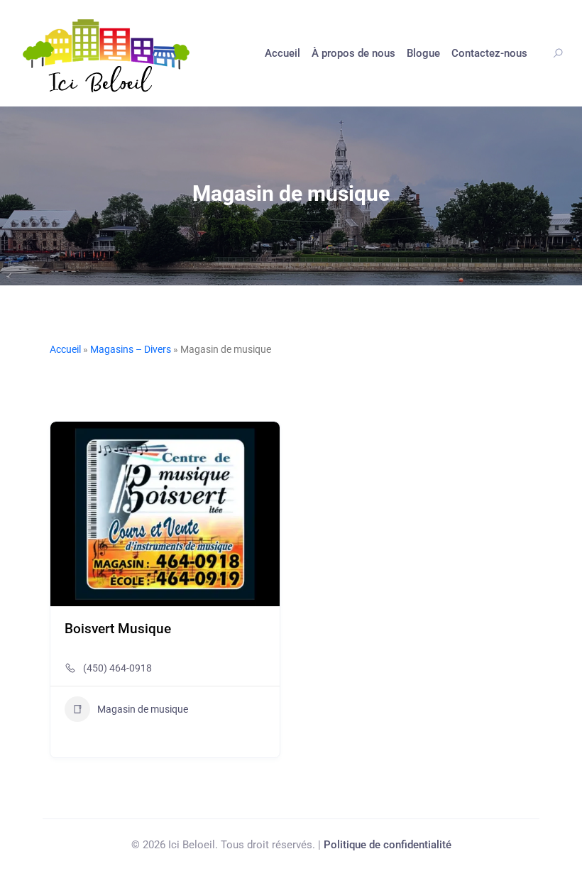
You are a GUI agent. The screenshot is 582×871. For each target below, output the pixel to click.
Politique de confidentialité (387, 844)
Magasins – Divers (130, 349)
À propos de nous (353, 53)
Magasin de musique (142, 709)
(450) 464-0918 (117, 668)
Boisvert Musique (118, 629)
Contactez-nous (489, 53)
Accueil (282, 53)
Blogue (423, 53)
